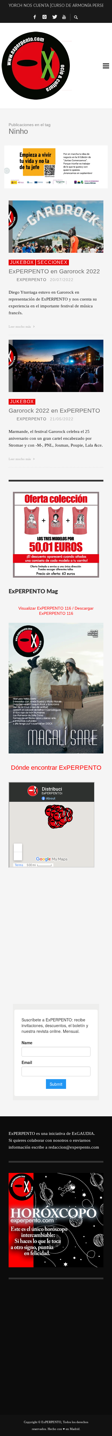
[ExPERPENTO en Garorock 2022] (46, 226)
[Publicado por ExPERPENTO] (11, 279)
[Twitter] (54, 17)
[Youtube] (64, 17)
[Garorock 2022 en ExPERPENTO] (46, 365)
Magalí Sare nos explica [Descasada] (56, 6)
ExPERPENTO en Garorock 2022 (54, 271)
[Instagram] (44, 17)
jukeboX (22, 262)
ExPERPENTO (32, 279)
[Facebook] (34, 17)
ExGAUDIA (83, 1133)
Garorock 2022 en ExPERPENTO (54, 410)
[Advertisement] (56, 936)
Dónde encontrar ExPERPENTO (56, 767)
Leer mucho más (20, 326)
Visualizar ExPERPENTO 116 (44, 608)
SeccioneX (52, 262)
